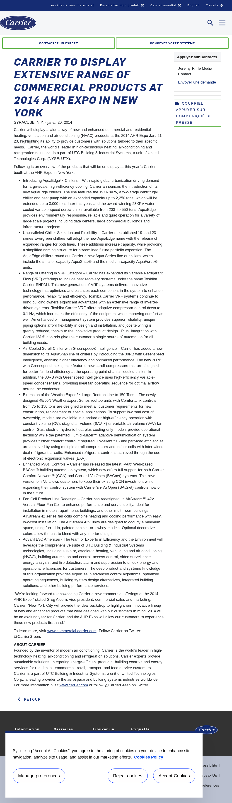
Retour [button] (32, 699)
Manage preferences (39, 775)
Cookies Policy (148, 757)
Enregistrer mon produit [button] (122, 5)
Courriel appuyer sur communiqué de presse (193, 112)
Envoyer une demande (197, 82)
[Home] (18, 23)
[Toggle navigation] (221, 23)
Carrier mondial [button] (165, 5)
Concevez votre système (172, 43)
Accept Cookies (174, 775)
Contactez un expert (58, 43)
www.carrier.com (74, 685)
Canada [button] (215, 6)
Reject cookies (127, 775)
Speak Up (209, 775)
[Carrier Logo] (206, 731)
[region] (104, 764)
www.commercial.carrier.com (72, 631)
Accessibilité (207, 765)
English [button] (193, 5)
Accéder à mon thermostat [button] (72, 5)
